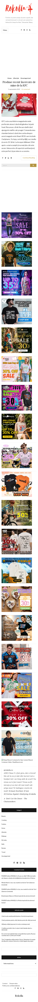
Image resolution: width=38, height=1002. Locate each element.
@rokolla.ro (8, 770)
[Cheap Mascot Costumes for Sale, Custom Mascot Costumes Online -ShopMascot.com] (19, 761)
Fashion (4, 824)
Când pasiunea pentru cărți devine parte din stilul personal (19, 920)
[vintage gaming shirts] (17, 656)
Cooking (4, 820)
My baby (4, 840)
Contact (5, 983)
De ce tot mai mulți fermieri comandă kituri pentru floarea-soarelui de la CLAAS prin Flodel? (19, 934)
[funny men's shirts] (17, 311)
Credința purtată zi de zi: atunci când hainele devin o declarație (17, 929)
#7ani (26, 791)
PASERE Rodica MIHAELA (9, 876)
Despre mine (14, 983)
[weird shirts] (17, 397)
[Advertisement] (19, 54)
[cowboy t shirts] (17, 541)
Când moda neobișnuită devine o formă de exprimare (17, 916)
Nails (3, 844)
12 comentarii (25, 89)
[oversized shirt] (17, 340)
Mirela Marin (5, 882)
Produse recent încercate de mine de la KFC (19, 83)
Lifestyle (16, 78)
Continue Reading (29, 158)
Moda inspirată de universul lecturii (24, 896)
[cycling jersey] (17, 513)
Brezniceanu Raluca (7, 896)
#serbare (19, 791)
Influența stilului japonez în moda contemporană (16, 924)
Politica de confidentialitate (11, 986)
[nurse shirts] (17, 599)
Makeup (4, 836)
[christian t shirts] (17, 743)
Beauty (4, 816)
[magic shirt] (17, 225)
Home (9, 78)
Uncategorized (26, 78)
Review (4, 848)
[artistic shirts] (17, 282)
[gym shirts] (17, 628)
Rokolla (19, 995)
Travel (3, 852)
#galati (16, 794)
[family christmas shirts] (17, 484)
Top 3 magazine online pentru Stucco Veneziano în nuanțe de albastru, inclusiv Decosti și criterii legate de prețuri (18, 940)
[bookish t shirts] (17, 426)
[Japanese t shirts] (17, 685)
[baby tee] (17, 455)
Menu (5, 30)
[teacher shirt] (17, 369)
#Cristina (8, 794)
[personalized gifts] (17, 714)
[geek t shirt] (17, 254)
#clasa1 (12, 791)
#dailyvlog (23, 794)
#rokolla (32, 794)
